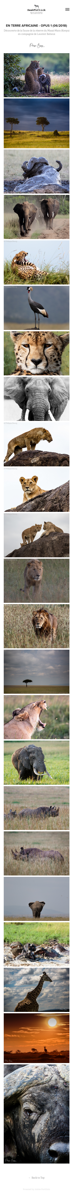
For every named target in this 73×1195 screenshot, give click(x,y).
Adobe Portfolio (42, 1189)
